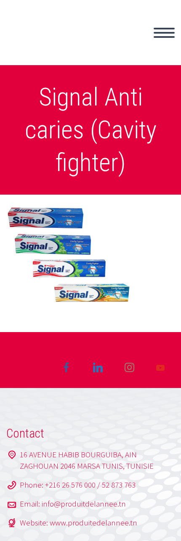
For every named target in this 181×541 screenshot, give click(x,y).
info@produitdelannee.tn (84, 504)
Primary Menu (164, 33)
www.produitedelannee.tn (93, 522)
